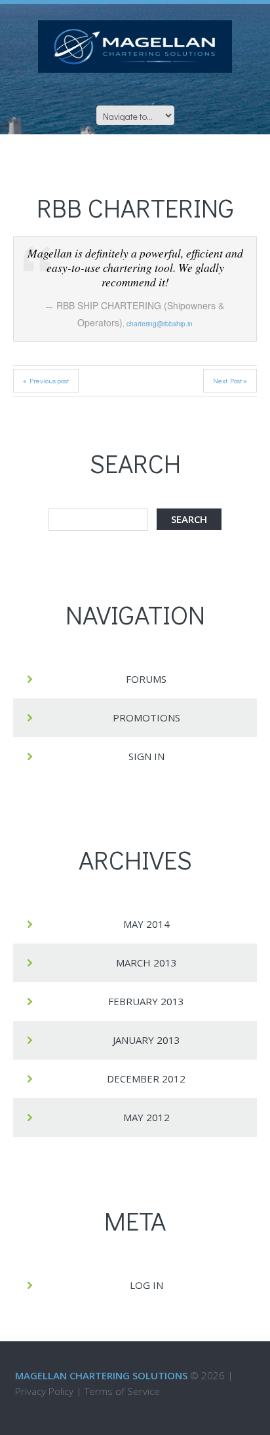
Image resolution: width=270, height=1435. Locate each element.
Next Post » (230, 380)
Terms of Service (122, 1391)
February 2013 (146, 1001)
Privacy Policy (44, 1391)
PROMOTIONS (146, 717)
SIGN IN (146, 756)
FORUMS (146, 678)
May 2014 (146, 923)
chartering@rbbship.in (159, 323)
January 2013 (146, 1039)
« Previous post (46, 380)
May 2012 (146, 1117)
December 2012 (146, 1078)
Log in (146, 1285)
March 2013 (146, 962)
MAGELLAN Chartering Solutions (101, 1375)
